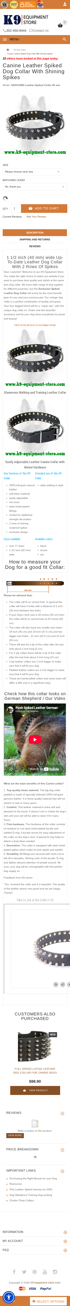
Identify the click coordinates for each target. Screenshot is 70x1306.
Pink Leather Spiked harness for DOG (31, 1189)
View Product (38, 1090)
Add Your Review (36, 216)
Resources (16, 1183)
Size (5, 165)
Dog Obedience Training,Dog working (31, 1195)
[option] (35, 125)
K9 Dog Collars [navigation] (20, 50)
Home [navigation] (7, 49)
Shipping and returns (35, 239)
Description (34, 232)
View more (15, 1135)
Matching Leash (14, 180)
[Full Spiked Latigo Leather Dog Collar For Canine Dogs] (35, 1046)
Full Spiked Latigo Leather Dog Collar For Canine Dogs (35, 1070)
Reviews (35, 246)
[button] (64, 39)
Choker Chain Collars (22, 1200)
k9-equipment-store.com (45, 1282)
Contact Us (41, 30)
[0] (60, 27)
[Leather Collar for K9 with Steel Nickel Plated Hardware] (35, 427)
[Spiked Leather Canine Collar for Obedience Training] (35, 358)
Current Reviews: (12, 216)
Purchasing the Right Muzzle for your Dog (33, 1178)
